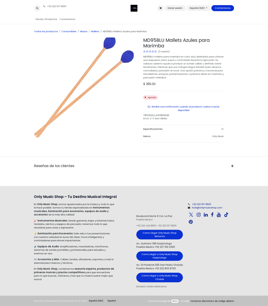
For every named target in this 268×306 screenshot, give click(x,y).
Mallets (95, 31)
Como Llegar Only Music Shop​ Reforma (159, 234)
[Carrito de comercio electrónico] (160, 8)
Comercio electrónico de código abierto (212, 301)
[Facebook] (212, 215)
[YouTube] (219, 215)
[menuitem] (46, 19)
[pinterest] (191, 222)
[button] (37, 8)
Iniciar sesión (175, 8)
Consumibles (68, 31)
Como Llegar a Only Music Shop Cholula (160, 277)
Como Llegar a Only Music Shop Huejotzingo (160, 256)
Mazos (83, 31)
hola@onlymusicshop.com (207, 207)
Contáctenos (222, 8)
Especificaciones (153, 129)
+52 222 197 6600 (56, 6)
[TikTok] (226, 215)
